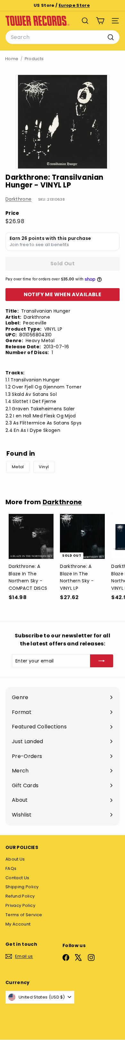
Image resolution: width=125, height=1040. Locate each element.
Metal (18, 467)
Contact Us (17, 878)
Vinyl (44, 467)
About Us (15, 859)
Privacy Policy (20, 905)
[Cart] (100, 20)
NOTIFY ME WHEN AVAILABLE (63, 294)
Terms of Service (23, 915)
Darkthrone (18, 199)
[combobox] (62, 37)
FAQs (10, 868)
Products (34, 58)
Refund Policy (20, 896)
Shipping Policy (21, 887)
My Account (18, 924)
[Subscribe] (101, 660)
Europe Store (74, 5)
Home (11, 58)
